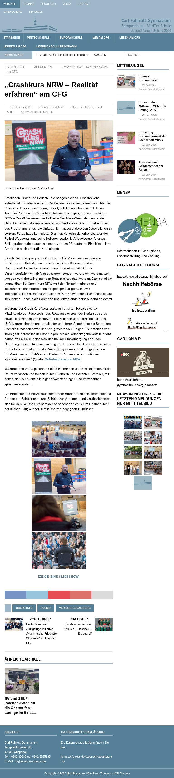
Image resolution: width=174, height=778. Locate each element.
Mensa (67, 3)
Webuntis (9, 3)
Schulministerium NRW (62, 359)
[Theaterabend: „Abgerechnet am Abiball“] (126, 167)
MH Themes (122, 773)
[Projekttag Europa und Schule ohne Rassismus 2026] (153, 468)
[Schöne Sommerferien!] (126, 81)
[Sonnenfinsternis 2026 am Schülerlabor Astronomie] (133, 422)
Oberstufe (24, 608)
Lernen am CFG (15, 46)
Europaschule (71, 37)
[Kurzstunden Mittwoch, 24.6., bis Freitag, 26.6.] (126, 107)
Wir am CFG (101, 37)
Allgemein (76, 107)
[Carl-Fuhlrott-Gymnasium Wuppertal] (87, 30)
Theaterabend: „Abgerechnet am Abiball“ (151, 166)
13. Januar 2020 (20, 107)
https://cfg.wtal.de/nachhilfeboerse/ (142, 276)
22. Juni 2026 (149, 115)
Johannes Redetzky (51, 107)
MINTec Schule (38, 37)
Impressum (36, 11)
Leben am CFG (129, 37)
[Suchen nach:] (146, 54)
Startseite (11, 37)
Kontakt (83, 3)
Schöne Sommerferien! (149, 78)
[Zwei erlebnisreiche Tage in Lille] (133, 452)
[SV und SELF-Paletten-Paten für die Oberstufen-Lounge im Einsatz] (22, 681)
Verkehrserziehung (75, 608)
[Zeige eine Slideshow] (59, 576)
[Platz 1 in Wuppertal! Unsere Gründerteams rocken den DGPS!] (133, 468)
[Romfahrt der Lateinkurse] (133, 437)
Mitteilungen (131, 66)
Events (89, 107)
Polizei (46, 608)
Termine (28, 3)
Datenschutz (12, 11)
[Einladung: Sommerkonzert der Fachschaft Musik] (126, 137)
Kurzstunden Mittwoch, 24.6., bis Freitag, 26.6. (152, 106)
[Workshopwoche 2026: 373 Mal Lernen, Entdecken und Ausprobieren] (153, 437)
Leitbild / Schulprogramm (56, 46)
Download (48, 3)
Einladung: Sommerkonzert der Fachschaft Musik (153, 136)
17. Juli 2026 (149, 85)
